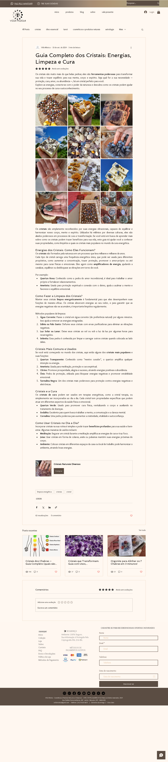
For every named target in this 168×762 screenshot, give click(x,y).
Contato (42, 647)
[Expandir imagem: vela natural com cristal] (129, 195)
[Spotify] (84, 693)
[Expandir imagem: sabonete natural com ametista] (64, 130)
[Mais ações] (131, 47)
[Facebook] (74, 693)
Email (101, 643)
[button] (158, 12)
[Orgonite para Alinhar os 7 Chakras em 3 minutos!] (127, 545)
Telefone (103, 657)
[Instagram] (64, 693)
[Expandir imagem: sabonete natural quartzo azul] (129, 162)
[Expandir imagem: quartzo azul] (129, 130)
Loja (40, 641)
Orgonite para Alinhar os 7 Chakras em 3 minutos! (126, 562)
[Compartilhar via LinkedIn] (49, 507)
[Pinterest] (93, 693)
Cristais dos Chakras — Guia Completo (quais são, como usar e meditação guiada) (41, 562)
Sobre (41, 644)
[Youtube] (88, 693)
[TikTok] (79, 693)
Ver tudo (142, 530)
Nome (101, 633)
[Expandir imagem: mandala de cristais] (64, 97)
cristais (38, 29)
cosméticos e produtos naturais (86, 29)
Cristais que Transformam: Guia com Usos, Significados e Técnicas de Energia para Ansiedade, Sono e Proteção (83, 562)
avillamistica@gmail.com (61, 702)
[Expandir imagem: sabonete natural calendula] (96, 97)
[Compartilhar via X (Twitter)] (43, 507)
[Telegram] (103, 693)
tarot (65, 29)
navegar (43, 631)
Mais (121, 29)
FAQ (40, 650)
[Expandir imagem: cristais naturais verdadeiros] (96, 130)
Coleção (41, 638)
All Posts (26, 29)
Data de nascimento (107, 671)
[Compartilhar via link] (56, 507)
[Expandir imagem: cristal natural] (64, 195)
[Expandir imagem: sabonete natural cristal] (96, 162)
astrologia (109, 29)
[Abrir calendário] (154, 676)
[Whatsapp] (69, 693)
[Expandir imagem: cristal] (64, 162)
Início (40, 635)
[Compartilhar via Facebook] (36, 507)
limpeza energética (44, 492)
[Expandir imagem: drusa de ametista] (129, 97)
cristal (68, 492)
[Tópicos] (98, 693)
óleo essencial (52, 29)
